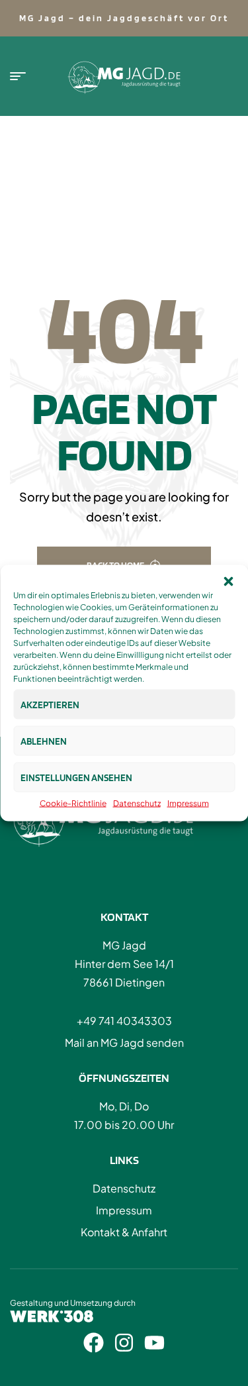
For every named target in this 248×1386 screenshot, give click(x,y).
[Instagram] (124, 1342)
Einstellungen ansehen (76, 777)
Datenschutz (137, 803)
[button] (228, 581)
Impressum (188, 803)
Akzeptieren (50, 704)
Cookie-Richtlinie (73, 803)
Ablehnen (44, 741)
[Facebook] (93, 1342)
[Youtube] (154, 1342)
